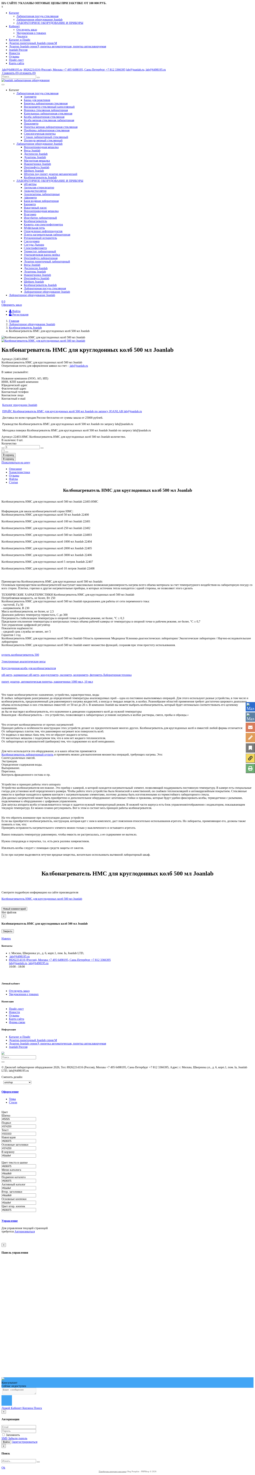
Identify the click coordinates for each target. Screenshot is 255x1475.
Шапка (6, 1115)
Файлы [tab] (13, 479)
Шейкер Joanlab (34, 170)
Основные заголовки (15, 1144)
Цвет (5, 1112)
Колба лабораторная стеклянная (44, 116)
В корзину (8, 1151)
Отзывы (14, 56)
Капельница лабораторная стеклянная (48, 113)
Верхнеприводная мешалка (41, 147)
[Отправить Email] (250, 727)
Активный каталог (13, 1184)
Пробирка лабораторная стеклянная (46, 130)
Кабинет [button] (14, 26)
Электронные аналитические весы (23, 661)
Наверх (6, 938)
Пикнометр (31, 123)
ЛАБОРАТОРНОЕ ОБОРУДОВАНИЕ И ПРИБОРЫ (49, 22)
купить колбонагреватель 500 (20, 654)
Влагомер (30, 214)
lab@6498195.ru (11, 69)
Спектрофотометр (35, 248)
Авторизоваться (24, 1231)
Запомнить (12, 1435)
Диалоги (21, 36)
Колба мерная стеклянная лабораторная (49, 120)
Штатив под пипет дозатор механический (50, 174)
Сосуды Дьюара (34, 244)
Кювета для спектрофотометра (43, 224)
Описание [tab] (15, 468)
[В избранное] (250, 748)
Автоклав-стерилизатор (39, 187)
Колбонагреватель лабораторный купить (27, 754)
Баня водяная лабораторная (41, 201)
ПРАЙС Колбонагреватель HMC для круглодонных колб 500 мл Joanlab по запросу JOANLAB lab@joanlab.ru (72, 411)
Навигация (8, 1137)
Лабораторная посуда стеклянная (37, 16)
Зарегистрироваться (24, 1441)
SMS (4, 1438)
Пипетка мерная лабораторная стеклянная (50, 127)
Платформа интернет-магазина (112, 1471)
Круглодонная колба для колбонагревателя (28, 668)
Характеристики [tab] (19, 472)
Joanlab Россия (18, 49)
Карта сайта (16, 63)
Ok (3, 1467)
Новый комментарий (14, 908)
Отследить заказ (26, 29)
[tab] (27, 1091)
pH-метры (30, 184)
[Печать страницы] (250, 768)
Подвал (6, 1122)
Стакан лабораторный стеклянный (46, 137)
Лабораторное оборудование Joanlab (39, 19)
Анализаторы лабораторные (42, 194)
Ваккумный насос (35, 207)
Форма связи (17, 1022)
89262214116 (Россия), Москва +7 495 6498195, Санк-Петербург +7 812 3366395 (74, 69)
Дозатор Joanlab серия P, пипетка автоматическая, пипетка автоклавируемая (57, 46)
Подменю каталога (13, 1177)
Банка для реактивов (37, 100)
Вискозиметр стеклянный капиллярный (49, 106)
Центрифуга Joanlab (36, 167)
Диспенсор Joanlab (36, 153)
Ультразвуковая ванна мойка (42, 254)
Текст (5, 1130)
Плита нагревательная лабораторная (47, 234)
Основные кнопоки (14, 1199)
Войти (6, 1442)
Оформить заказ (11, 304)
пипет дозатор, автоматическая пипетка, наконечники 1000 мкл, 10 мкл (47, 681)
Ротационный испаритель (40, 238)
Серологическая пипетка (40, 133)
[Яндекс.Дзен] (250, 758)
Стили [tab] (13, 1102)
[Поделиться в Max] (250, 706)
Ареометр (30, 96)
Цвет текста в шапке (14, 1162)
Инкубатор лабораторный (40, 217)
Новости (14, 53)
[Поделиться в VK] (250, 717)
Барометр (30, 204)
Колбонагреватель (35, 221)
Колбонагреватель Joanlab (40, 177)
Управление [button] (9, 1220)
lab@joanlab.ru (78, 365)
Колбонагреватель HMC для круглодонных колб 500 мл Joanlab (41, 898)
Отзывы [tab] (14, 475)
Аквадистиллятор (35, 190)
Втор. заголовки (12, 1191)
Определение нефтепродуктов (43, 231)
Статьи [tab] (13, 482)
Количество (8, 443)
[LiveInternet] (250, 737)
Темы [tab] (12, 1099)
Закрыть (7, 931)
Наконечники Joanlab (37, 164)
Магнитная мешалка (37, 160)
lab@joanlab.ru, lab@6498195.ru (146, 69)
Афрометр (30, 197)
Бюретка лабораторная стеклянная (46, 103)
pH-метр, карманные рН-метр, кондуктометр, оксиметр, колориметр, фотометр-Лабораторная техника (66, 675)
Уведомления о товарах (31, 33)
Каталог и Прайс (19, 39)
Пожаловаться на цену (15, 462)
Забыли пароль (17, 1438)
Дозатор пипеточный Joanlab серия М (33, 43)
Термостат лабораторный (40, 251)
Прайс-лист (16, 59)
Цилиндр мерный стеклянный (43, 140)
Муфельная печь (34, 227)
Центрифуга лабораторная (40, 258)
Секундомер (32, 241)
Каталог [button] (14, 12)
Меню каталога (11, 1169)
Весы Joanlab (32, 150)
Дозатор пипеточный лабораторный (47, 261)
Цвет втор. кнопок (13, 1206)
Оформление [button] (10, 1091)
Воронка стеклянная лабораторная (46, 110)
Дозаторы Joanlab (35, 157)
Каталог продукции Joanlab (19, 405)
